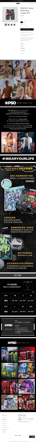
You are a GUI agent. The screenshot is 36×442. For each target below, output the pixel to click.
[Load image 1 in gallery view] (6, 25)
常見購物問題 (4, 429)
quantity (21, 24)
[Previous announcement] (2, 1)
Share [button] (22, 53)
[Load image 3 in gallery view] (11, 25)
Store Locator (4, 423)
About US (3, 417)
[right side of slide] (17, 25)
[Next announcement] (34, 1)
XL (21, 22)
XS (22, 20)
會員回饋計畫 (4, 419)
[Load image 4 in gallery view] (14, 25)
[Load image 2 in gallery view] (9, 25)
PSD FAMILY (4, 421)
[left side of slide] (3, 25)
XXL (25, 22)
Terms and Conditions (5, 427)
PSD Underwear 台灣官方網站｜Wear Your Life (15, 441)
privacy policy (4, 425)
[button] (2, 4)
